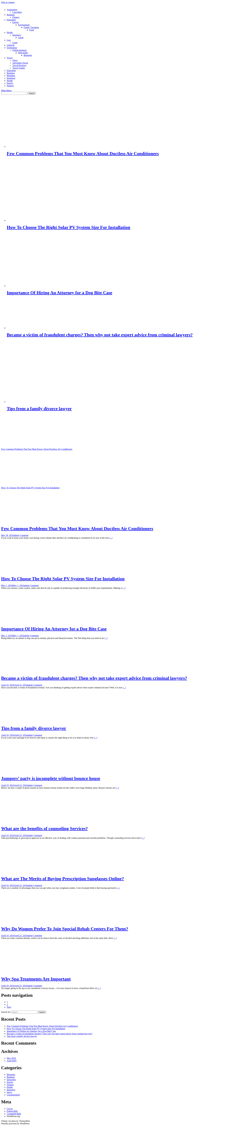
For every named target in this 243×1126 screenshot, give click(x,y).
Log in (10, 1108)
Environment (24, 25)
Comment (24, 535)
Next (9, 1007)
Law (9, 40)
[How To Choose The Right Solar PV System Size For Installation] (34, 483)
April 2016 (11, 1061)
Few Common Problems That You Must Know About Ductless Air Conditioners (36, 449)
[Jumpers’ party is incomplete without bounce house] (28, 771)
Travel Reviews (19, 65)
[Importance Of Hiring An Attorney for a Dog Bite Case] (34, 622)
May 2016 (11, 1058)
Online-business (19, 50)
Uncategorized (13, 1095)
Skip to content (7, 2)
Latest (20, 37)
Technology (12, 47)
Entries (12, 1111)
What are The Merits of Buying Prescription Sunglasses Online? (62, 878)
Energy (15, 22)
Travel (9, 58)
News (15, 60)
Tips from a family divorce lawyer (33, 728)
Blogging (28, 55)
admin (16, 535)
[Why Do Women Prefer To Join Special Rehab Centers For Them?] (34, 922)
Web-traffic (23, 53)
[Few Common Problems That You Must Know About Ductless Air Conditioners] (34, 444)
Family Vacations (31, 27)
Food (31, 30)
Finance (15, 17)
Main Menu (6, 90)
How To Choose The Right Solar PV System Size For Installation (30, 488)
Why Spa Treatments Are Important (36, 978)
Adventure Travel (20, 63)
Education (11, 20)
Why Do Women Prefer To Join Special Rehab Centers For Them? (64, 928)
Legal (14, 42)
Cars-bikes (17, 12)
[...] (110, 538)
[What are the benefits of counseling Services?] (34, 821)
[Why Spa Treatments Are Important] (34, 972)
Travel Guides (18, 68)
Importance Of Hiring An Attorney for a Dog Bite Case (54, 628)
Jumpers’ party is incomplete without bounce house (50, 778)
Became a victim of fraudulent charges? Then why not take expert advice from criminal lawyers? (94, 678)
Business (11, 15)
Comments (14, 1113)
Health (10, 32)
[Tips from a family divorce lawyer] (34, 721)
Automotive (12, 9)
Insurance (16, 35)
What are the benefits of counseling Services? (44, 828)
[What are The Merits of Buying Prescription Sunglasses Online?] (34, 872)
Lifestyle (10, 45)
